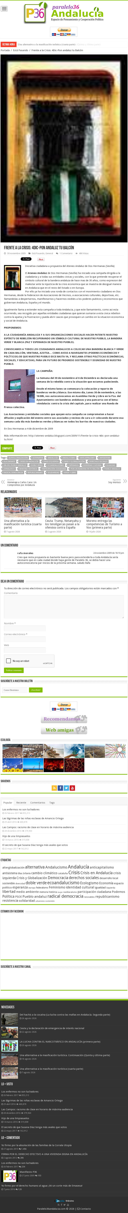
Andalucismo (68, 458)
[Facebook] (60, 788)
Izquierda (110, 888)
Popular (7, 802)
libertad (9, 891)
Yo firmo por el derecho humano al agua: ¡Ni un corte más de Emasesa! (41, 1185)
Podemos (118, 891)
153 (39, 1175)
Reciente (21, 802)
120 (20, 1189)
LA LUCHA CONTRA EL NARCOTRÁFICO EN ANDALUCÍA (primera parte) (60, 1041)
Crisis (74, 872)
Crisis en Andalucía (29, 461)
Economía (106, 883)
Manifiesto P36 (28, 1171)
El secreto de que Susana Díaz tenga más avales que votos (35, 845)
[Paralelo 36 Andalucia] (64, 12)
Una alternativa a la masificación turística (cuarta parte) (46, 44)
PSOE (18, 896)
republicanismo (35, 473)
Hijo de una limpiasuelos (16, 836)
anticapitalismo (87, 458)
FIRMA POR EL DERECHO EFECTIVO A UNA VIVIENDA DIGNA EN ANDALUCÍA (44, 1154)
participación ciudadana (54, 469)
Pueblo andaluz (112, 469)
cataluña (63, 873)
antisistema (105, 458)
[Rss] (54, 788)
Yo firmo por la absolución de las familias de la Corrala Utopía (36, 1145)
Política (8, 896)
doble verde (37, 465)
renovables (89, 897)
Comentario (11, 593)
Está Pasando (20, 50)
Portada (5, 50)
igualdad (110, 465)
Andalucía (53, 458)
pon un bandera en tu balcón (85, 469)
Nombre (10, 623)
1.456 (23, 1149)
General (49, 253)
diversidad (20, 883)
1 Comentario (66, 253)
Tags (52, 802)
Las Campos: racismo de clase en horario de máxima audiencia (38, 827)
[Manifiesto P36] (9, 1176)
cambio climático (44, 873)
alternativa (37, 458)
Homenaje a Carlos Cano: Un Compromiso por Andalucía (21, 482)
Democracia (58, 877)
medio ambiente (27, 891)
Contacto (85, 1208)
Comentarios (37, 802)
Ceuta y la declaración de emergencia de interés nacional (52, 1028)
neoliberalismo (70, 892)
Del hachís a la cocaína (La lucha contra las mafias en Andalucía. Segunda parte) (65, 1014)
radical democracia (13, 473)
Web (6, 645)
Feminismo (57, 887)
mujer (60, 892)
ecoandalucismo (56, 465)
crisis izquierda (51, 461)
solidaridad (53, 473)
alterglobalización (18, 458)
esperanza (74, 465)
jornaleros (9, 469)
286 (22, 1158)
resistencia (10, 901)
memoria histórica (28, 469)
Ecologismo (89, 883)
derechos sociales (98, 461)
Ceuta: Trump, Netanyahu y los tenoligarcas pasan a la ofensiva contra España (63, 524)
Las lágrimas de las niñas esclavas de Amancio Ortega (33, 818)
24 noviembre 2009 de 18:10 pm (108, 553)
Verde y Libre (70, 473)
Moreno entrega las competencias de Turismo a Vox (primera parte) (104, 524)
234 (23, 1167)
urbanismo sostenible (45, 901)
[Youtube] (72, 788)
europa (31, 888)
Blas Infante (9, 461)
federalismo (42, 887)
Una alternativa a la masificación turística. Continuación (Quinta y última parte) (65, 1055)
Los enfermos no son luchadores (21, 809)
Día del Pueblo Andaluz (15, 465)
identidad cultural (92, 465)
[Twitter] (66, 788)
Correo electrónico (15, 634)
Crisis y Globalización (74, 461)
